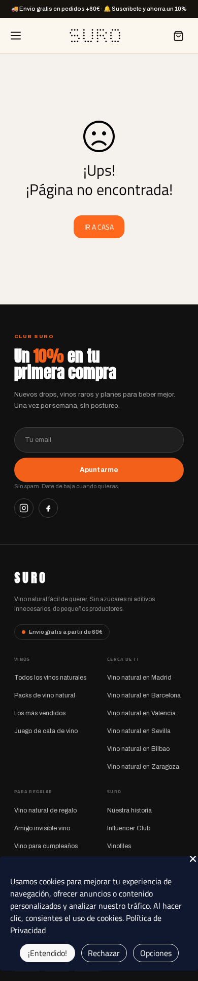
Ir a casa (99, 226)
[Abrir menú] (15, 35)
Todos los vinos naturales (50, 677)
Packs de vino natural (44, 695)
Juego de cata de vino (46, 731)
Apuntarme (99, 469)
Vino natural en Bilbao (138, 748)
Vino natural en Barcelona (144, 695)
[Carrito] (178, 35)
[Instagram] (24, 508)
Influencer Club (128, 828)
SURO (30, 578)
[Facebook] (48, 508)
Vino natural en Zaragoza (143, 766)
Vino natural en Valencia (141, 713)
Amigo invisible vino (42, 828)
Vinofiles (119, 846)
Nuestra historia (129, 810)
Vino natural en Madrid (139, 677)
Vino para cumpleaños (46, 846)
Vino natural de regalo (45, 810)
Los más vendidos (39, 713)
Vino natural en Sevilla (139, 731)
